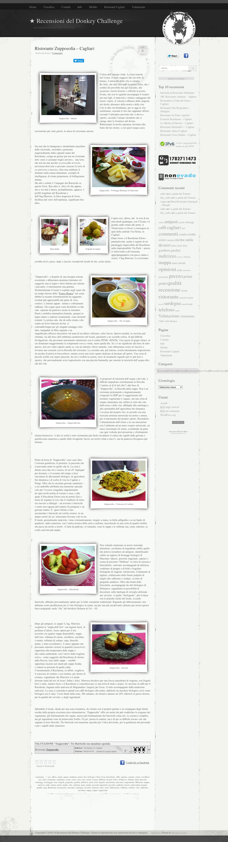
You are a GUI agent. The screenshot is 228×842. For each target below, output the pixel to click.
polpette (120, 784)
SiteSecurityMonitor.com (178, 433)
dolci (179, 245)
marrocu (41, 784)
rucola (161, 304)
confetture (60, 779)
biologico (91, 776)
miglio (65, 784)
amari (60, 776)
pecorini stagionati (99, 784)
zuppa (88, 790)
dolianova (123, 779)
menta (53, 784)
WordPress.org (168, 415)
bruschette (110, 776)
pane (83, 784)
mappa (146, 782)
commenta (39, 776)
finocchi (143, 779)
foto (55, 782)
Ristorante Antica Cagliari (173, 131)
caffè (118, 776)
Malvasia (139, 782)
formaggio (48, 782)
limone (187, 256)
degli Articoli (169, 407)
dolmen (131, 779)
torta (106, 787)
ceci (40, 779)
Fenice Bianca (66, 293)
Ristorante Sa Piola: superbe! (175, 115)
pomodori (187, 270)
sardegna (79, 787)
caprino (124, 776)
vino (137, 787)
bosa (103, 776)
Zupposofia (52, 749)
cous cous (81, 779)
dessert (109, 779)
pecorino (112, 784)
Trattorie (172, 370)
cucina (94, 779)
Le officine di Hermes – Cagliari (176, 123)
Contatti (65, 7)
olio (70, 784)
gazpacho (69, 782)
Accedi (163, 403)
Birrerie (214, 370)
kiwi (96, 782)
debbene (102, 779)
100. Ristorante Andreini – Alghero (178, 96)
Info (79, 7)
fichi (137, 779)
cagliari (174, 227)
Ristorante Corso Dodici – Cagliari (178, 134)
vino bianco (171, 321)
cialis (163, 193)
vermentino (187, 316)
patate (88, 784)
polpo (180, 270)
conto (68, 779)
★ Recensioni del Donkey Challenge (76, 20)
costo (74, 779)
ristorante (71, 787)
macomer (119, 782)
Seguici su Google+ (176, 78)
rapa (45, 787)
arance (80, 776)
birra (98, 776)
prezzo (127, 784)
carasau (131, 776)
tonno (177, 310)
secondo (87, 787)
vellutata (123, 787)
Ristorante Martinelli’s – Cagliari (177, 127)
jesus (91, 782)
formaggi (39, 782)
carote (137, 776)
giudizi (77, 782)
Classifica (48, 7)
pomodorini (163, 276)
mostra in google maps (106, 751)
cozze (162, 239)
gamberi (164, 250)
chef (44, 779)
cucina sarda (184, 239)
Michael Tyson (179, 832)
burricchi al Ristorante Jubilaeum (177, 92)
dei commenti (169, 411)
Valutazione (138, 7)
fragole (61, 782)
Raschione (52, 787)
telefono (95, 787)
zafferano (144, 787)
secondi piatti (187, 304)
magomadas (129, 782)
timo (102, 787)
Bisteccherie (192, 370)
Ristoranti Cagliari (114, 7)
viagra (163, 201)
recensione (61, 787)
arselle (181, 222)
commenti (51, 779)
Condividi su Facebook (137, 762)
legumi (102, 782)
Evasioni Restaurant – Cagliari (176, 119)
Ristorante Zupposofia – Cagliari (64, 48)
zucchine (81, 790)
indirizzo (84, 782)
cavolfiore (145, 776)
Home (32, 7)
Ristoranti (162, 370)
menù (59, 784)
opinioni (76, 784)
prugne (144, 784)
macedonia (110, 782)
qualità (39, 787)
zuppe (94, 790)
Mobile (93, 7)
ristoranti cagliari (186, 297)
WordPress (156, 832)
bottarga (189, 222)
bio (85, 776)
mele (48, 784)
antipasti (73, 776)
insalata (180, 257)
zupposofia (103, 790)
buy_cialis (165, 197)
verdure (131, 787)
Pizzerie (181, 370)
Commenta (57, 53)
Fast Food (204, 370)
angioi (66, 776)
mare (175, 263)
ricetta (184, 290)
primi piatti (135, 784)
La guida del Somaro (180, 193)
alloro (54, 776)
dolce (115, 779)
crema (88, 779)
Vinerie (222, 370)
